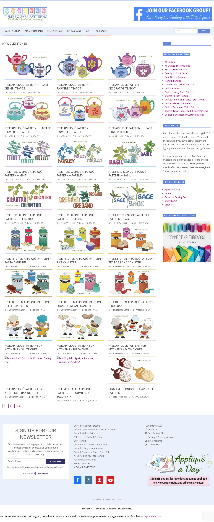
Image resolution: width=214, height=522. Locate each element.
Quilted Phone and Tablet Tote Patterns (185, 99)
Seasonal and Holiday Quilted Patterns (184, 114)
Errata (168, 193)
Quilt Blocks (171, 200)
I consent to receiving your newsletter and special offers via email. (35, 467)
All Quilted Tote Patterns (177, 65)
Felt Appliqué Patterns (176, 69)
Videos (168, 204)
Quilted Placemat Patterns (178, 103)
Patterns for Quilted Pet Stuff (179, 84)
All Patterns (171, 61)
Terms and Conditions (105, 508)
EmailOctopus (42, 474)
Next (18, 405)
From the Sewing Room (177, 197)
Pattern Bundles (173, 80)
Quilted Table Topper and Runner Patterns (186, 110)
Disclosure (87, 508)
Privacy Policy (125, 508)
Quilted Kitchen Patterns (177, 95)
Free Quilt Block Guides (177, 73)
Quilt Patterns (172, 88)
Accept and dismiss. (151, 516)
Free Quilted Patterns (176, 77)
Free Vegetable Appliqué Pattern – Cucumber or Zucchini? (74, 392)
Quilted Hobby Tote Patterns (179, 92)
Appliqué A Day (33, 92)
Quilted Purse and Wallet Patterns (182, 107)
